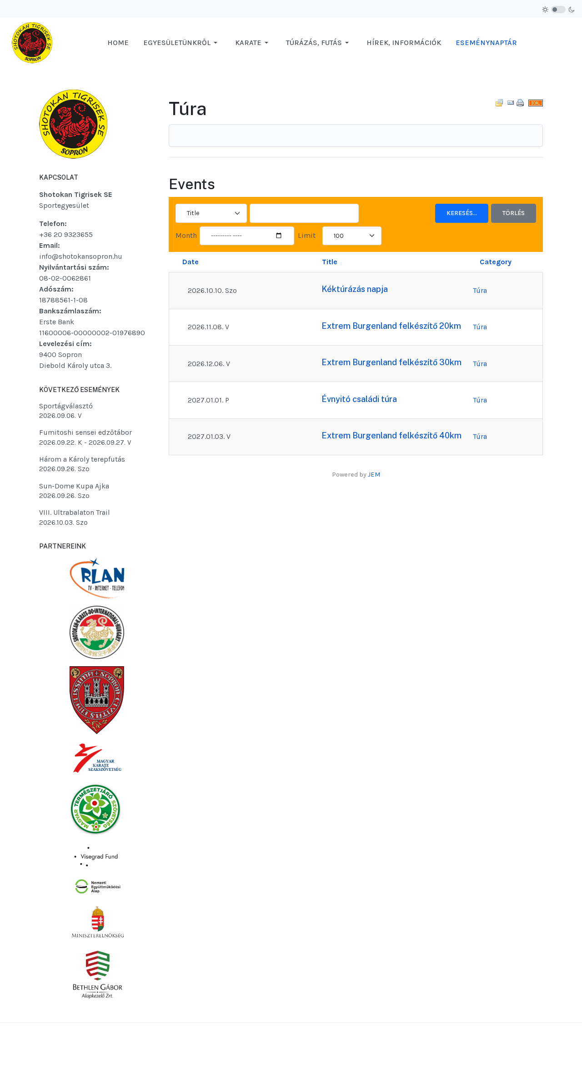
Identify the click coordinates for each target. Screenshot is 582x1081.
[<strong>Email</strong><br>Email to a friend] (510, 102)
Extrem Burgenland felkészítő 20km (391, 326)
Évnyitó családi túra (359, 399)
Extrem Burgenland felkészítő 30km (391, 362)
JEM (374, 474)
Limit (307, 235)
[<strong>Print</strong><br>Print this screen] (520, 102)
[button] (182, 43)
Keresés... (462, 213)
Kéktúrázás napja (354, 289)
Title (329, 261)
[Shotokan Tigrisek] (32, 42)
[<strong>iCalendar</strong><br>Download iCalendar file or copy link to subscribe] (535, 102)
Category (496, 261)
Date (190, 261)
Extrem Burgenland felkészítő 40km (391, 435)
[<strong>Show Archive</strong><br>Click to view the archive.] (499, 102)
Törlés (513, 213)
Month (186, 235)
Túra (480, 290)
